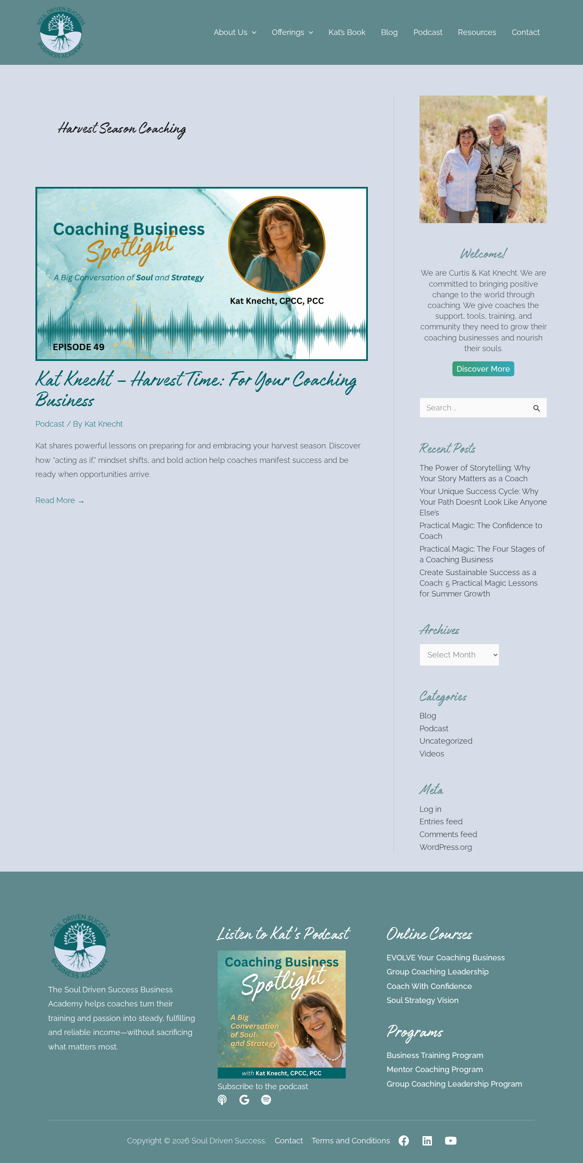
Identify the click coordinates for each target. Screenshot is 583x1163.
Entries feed (441, 821)
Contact (289, 1141)
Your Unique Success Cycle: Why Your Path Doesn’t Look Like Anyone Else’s (483, 502)
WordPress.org (446, 847)
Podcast (49, 423)
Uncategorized (446, 740)
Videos (432, 753)
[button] (252, 32)
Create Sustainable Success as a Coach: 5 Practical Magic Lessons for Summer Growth (479, 583)
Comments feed (448, 834)
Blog (428, 715)
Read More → (60, 499)
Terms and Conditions (351, 1141)
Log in (430, 809)
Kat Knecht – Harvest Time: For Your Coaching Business (196, 393)
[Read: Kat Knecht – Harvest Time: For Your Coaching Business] (201, 273)
